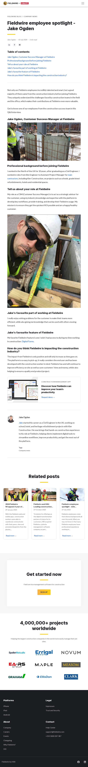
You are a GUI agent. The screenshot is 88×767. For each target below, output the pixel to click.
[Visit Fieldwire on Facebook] (76, 762)
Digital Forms (28, 341)
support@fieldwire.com (55, 732)
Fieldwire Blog (14, 16)
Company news (30, 16)
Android (6, 715)
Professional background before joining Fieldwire (29, 60)
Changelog (7, 740)
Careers (6, 732)
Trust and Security (53, 710)
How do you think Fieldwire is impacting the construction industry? (37, 75)
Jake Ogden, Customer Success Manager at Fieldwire (31, 57)
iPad (5, 710)
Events (6, 736)
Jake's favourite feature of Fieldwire (23, 71)
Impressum (50, 706)
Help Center (50, 727)
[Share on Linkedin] (9, 44)
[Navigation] (83, 3)
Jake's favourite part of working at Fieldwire (26, 68)
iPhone (6, 706)
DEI (4, 749)
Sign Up (44, 592)
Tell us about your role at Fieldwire (22, 64)
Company (7, 727)
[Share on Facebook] (14, 44)
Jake (21, 422)
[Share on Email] (20, 44)
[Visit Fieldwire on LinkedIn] (83, 762)
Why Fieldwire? (9, 745)
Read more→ (11, 535)
